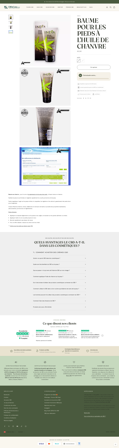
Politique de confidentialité (11, 415)
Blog (91, 7)
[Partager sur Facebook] (83, 98)
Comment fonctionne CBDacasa (53, 402)
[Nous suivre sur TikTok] (21, 426)
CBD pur (60, 7)
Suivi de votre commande (11, 408)
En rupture (94, 67)
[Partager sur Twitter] (85, 98)
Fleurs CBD (29, 7)
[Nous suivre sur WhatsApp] (26, 426)
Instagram (47, 408)
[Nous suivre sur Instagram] (13, 426)
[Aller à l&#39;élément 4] (10, 32)
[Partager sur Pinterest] (88, 98)
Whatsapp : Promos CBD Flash (52, 397)
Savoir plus (87, 413)
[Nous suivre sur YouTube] (17, 426)
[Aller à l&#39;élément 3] (10, 27)
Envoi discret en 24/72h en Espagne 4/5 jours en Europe (60, 1)
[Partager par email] (90, 98)
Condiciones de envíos (10, 405)
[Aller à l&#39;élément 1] (10, 17)
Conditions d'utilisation (10, 418)
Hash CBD (40, 7)
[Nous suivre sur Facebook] (5, 426)
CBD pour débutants (49, 413)
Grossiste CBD (8, 400)
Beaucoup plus (81, 7)
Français (20, 431)
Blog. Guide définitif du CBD (51, 410)
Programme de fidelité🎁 (51, 394)
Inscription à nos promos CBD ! (52, 400)
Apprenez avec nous (49, 405)
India (78, 15)
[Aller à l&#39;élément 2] (10, 22)
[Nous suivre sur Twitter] (9, 426)
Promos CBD (70, 7)
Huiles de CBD (50, 7)
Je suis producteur (9, 402)
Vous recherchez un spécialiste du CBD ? (95, 416)
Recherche (6, 394)
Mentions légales (8, 420)
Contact (6, 397)
